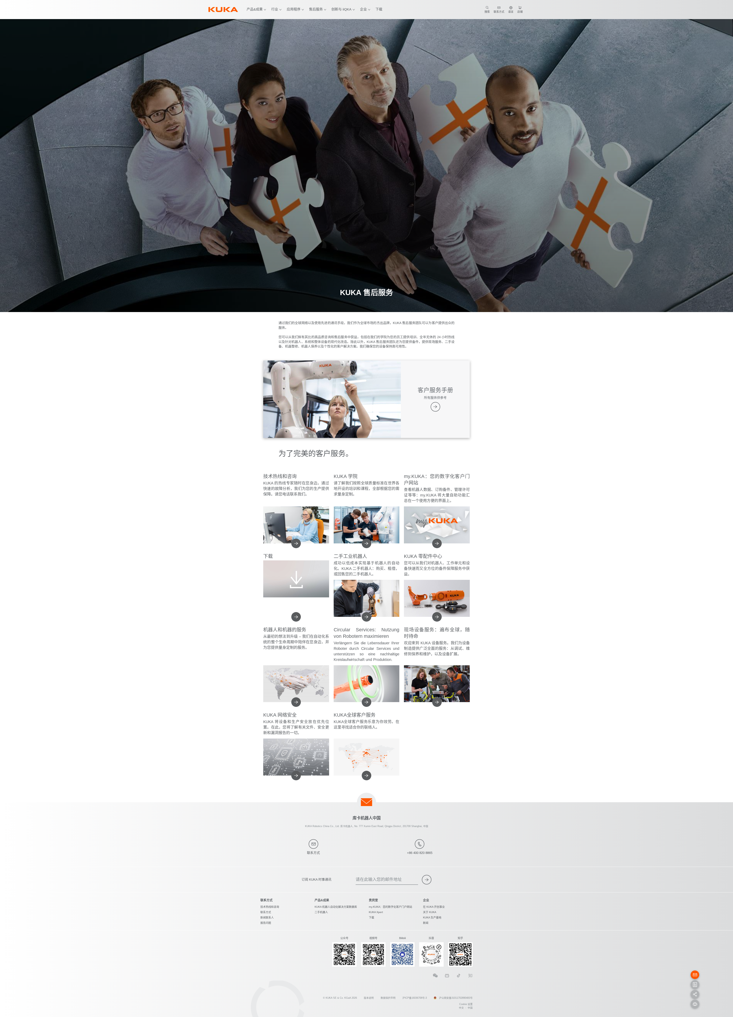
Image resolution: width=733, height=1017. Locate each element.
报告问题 (265, 922)
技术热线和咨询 (269, 906)
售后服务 (316, 9)
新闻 (425, 922)
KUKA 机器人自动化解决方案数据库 (336, 906)
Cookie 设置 (466, 1004)
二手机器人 (321, 912)
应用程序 (293, 9)
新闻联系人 (267, 917)
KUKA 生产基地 (432, 917)
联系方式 (265, 912)
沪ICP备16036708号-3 (414, 997)
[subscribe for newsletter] (426, 879)
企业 (363, 9)
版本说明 (369, 997)
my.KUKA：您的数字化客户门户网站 (390, 906)
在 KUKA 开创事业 (434, 906)
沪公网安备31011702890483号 (456, 997)
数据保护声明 (388, 997)
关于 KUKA (429, 912)
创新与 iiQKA (341, 9)
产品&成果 (255, 9)
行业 (274, 9)
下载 (378, 9)
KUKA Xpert (376, 912)
